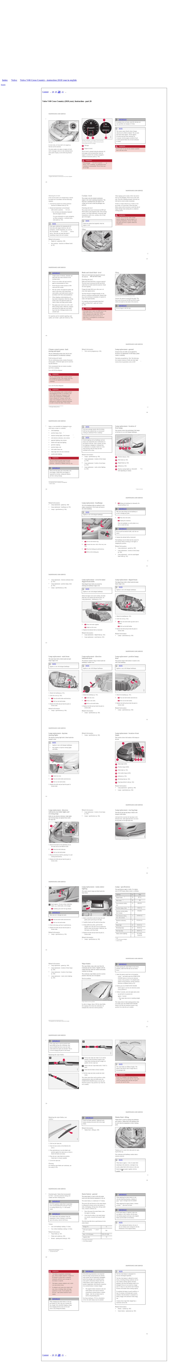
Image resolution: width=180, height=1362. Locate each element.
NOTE (121, 128)
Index (5, 80)
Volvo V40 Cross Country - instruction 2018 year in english (48, 80)
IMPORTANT (123, 119)
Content (45, 92)
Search (3, 85)
